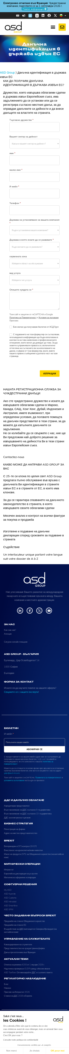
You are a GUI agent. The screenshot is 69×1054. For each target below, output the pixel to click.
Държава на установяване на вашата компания (34, 221)
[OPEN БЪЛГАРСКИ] (65, 15)
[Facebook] (49, 15)
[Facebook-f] (30, 610)
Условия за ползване (49, 317)
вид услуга (15, 273)
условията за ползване (14, 780)
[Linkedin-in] (20, 610)
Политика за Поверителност (22, 317)
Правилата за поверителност (48, 777)
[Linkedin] (43, 15)
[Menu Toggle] (53, 27)
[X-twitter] (55, 15)
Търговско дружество (21, 120)
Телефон (15, 203)
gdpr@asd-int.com (12, 773)
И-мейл (14, 186)
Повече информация (40, 7)
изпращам (49, 373)
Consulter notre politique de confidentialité (20, 1040)
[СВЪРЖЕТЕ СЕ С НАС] (62, 27)
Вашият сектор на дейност (23, 136)
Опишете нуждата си (21, 289)
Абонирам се (34, 749)
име (12, 153)
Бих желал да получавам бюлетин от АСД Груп (36, 327)
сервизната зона (18, 256)
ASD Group (7, 72)
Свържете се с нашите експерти (21, 691)
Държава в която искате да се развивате (31, 239)
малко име (15, 169)
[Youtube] (49, 610)
